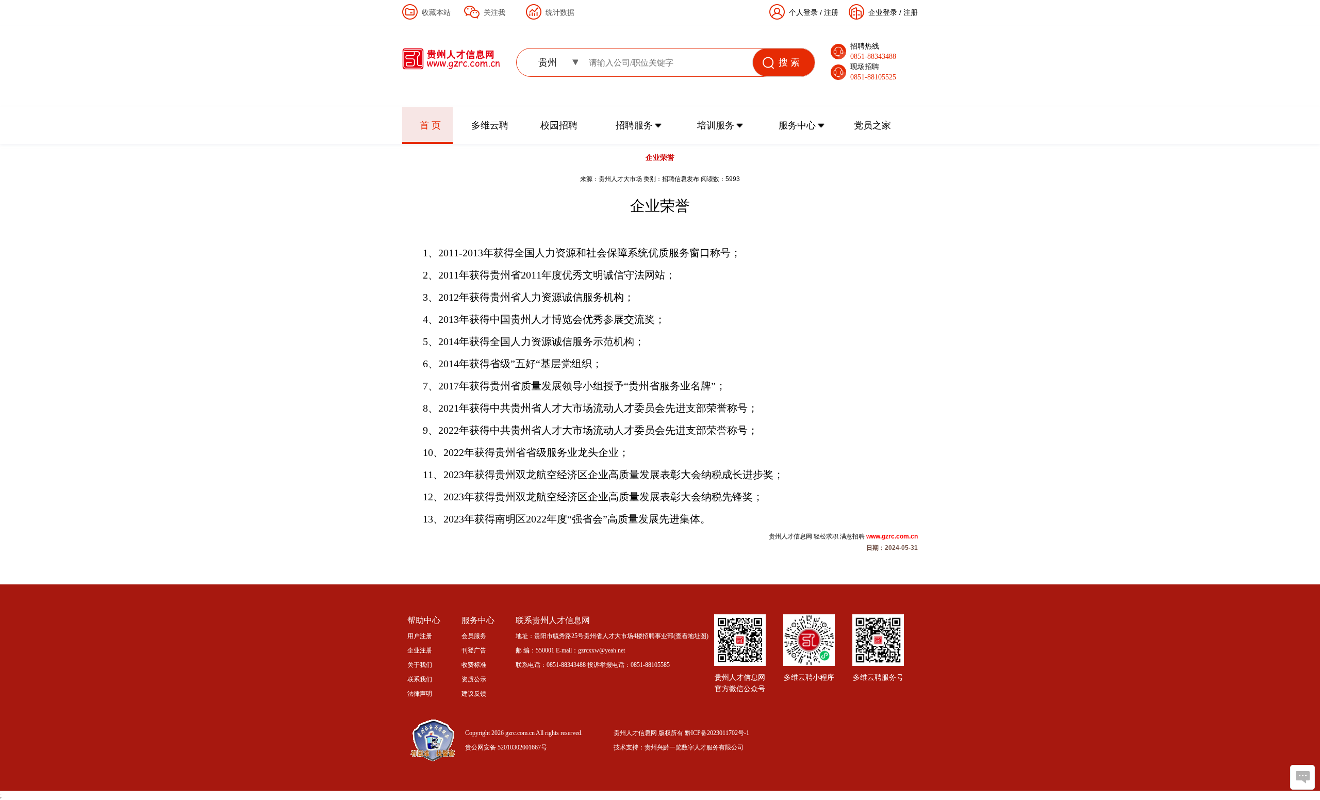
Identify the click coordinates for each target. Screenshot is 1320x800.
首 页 (430, 125)
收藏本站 (436, 12)
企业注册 (419, 650)
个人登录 (803, 12)
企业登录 (882, 12)
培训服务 (715, 125)
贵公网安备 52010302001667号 (506, 747)
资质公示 (473, 679)
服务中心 (797, 125)
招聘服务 (634, 125)
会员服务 (473, 636)
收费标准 (473, 664)
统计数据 (560, 12)
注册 (910, 12)
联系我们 (419, 679)
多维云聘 (489, 125)
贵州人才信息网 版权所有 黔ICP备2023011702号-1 (681, 733)
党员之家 (872, 125)
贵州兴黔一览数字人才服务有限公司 (694, 747)
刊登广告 (473, 650)
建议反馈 (473, 693)
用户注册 (419, 636)
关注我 (494, 12)
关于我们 (419, 664)
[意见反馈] (1302, 777)
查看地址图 (690, 636)
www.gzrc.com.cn (892, 536)
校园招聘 (559, 125)
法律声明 (419, 693)
